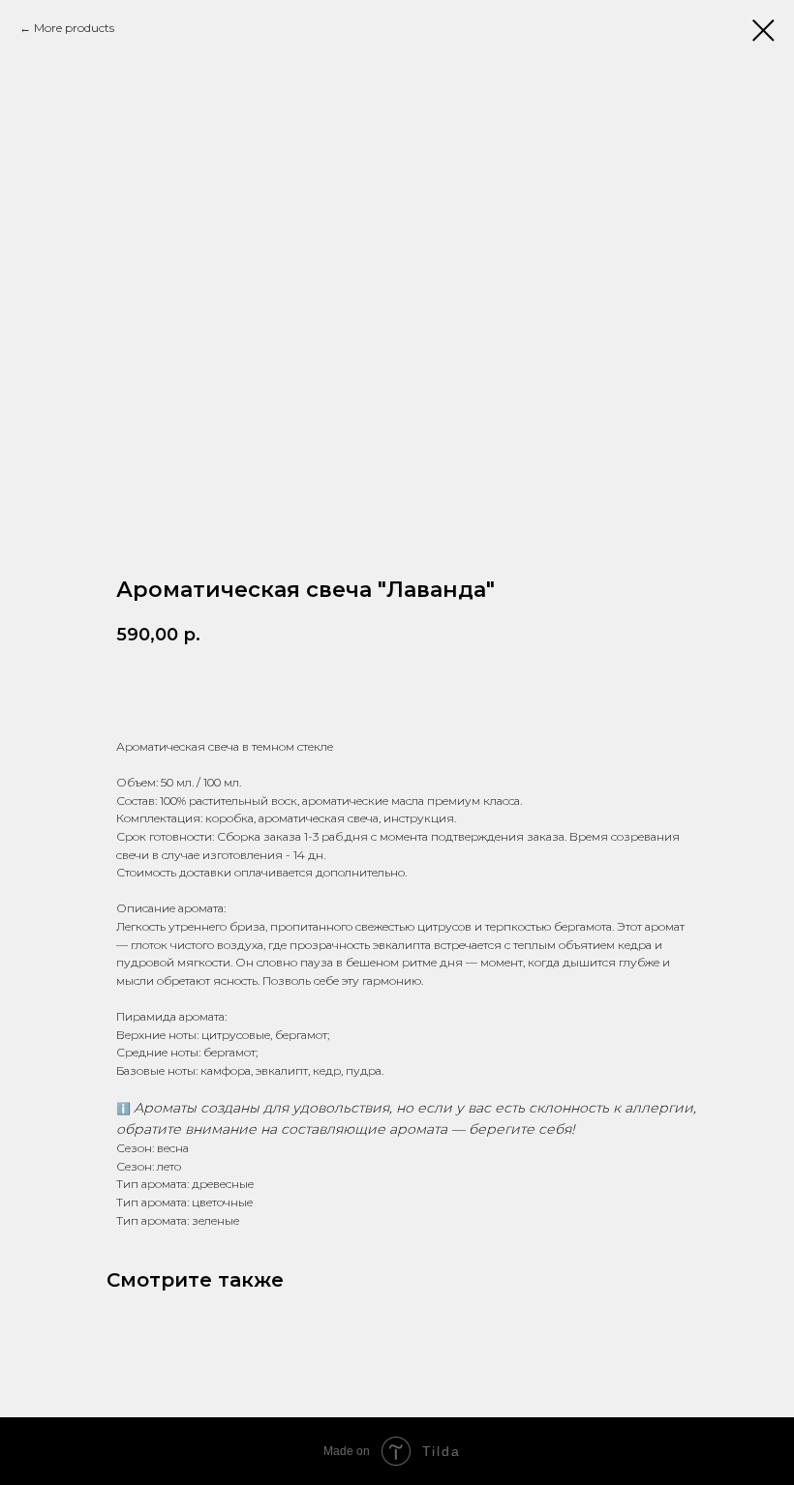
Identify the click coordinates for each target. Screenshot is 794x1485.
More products (74, 27)
